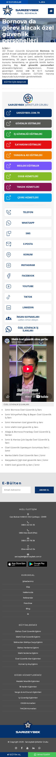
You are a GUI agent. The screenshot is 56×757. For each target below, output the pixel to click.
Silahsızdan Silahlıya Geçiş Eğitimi (28, 642)
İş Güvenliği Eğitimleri (28, 698)
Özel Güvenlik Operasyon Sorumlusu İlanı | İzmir (27, 449)
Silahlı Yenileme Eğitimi (28, 653)
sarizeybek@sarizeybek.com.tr (28, 557)
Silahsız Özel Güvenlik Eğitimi (28, 631)
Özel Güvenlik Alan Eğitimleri (28, 659)
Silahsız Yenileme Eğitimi (28, 648)
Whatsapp (43, 754)
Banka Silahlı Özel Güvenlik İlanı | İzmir (25, 455)
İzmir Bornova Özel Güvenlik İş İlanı (23, 410)
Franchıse (28, 603)
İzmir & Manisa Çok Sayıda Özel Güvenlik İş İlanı (27, 441)
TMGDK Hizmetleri (28, 709)
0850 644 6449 (25, 533)
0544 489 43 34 (28, 549)
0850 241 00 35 (28, 525)
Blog (28, 609)
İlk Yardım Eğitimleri (28, 687)
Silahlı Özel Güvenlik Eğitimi (28, 637)
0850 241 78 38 (28, 541)
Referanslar (28, 598)
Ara (42, 2)
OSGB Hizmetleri (28, 703)
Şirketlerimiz (28, 581)
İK (28, 614)
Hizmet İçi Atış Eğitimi (28, 664)
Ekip (28, 587)
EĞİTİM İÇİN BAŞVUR (15, 82)
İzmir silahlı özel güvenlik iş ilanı (21, 427)
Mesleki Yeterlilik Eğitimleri (28, 681)
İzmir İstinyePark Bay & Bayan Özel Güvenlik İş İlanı (28, 416)
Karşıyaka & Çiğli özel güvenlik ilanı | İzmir (26, 460)
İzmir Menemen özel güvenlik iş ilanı (24, 422)
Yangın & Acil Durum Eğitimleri (28, 692)
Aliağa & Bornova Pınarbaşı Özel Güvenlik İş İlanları (27, 433)
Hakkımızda (28, 592)
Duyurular (14, 2)
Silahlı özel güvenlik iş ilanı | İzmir (22, 465)
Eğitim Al (15, 754)
